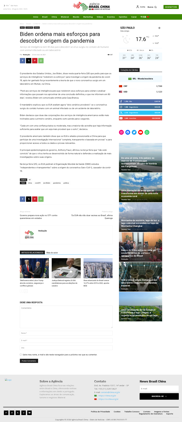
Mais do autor (52, 253)
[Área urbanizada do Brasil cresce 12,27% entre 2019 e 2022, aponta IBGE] (98, 268)
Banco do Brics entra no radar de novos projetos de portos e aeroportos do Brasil (138, 253)
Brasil (28, 24)
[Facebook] (22, 60)
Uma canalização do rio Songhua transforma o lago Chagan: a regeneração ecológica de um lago (139, 312)
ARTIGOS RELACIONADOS (32, 253)
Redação (26, 55)
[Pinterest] (34, 60)
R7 (30, 180)
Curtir (157, 101)
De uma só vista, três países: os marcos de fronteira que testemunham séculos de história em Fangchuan (139, 162)
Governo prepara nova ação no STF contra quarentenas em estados (38, 216)
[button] (153, 7)
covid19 (37, 183)
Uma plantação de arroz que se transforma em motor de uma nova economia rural (139, 193)
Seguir (157, 107)
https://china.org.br (107, 395)
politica (66, 183)
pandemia (57, 183)
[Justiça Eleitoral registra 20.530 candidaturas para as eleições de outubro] (66, 268)
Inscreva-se (158, 396)
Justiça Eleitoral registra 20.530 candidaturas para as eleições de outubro (64, 283)
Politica (37, 27)
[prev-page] (21, 291)
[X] (28, 60)
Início (22, 24)
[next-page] (25, 291)
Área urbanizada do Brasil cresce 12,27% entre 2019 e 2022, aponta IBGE (96, 283)
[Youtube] (29, 413)
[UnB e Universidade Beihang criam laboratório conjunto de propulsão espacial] (140, 277)
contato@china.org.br (110, 392)
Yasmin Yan (126, 170)
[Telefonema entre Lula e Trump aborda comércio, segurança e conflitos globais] (34, 268)
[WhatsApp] (41, 60)
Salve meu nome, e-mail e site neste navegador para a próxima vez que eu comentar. (60, 354)
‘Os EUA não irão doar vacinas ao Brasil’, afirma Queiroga (92, 216)
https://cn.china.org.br (109, 399)
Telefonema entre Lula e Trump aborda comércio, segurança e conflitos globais (31, 283)
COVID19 (36, 24)
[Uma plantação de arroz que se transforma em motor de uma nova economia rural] (140, 187)
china (30, 183)
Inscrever (156, 118)
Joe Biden (46, 183)
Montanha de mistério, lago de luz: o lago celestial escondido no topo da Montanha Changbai (140, 223)
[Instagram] (12, 413)
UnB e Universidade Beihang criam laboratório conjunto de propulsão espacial (139, 283)
